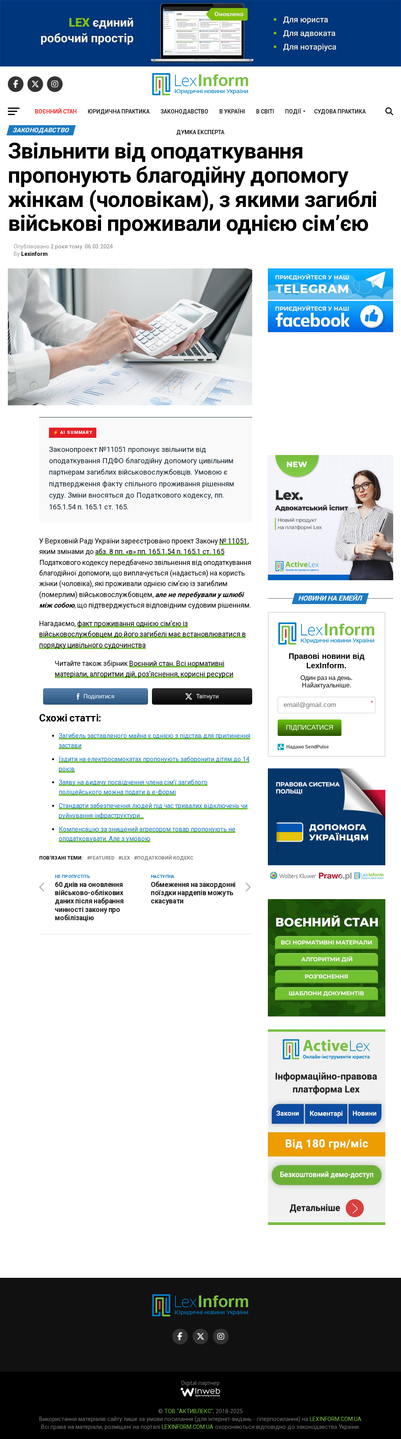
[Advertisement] (330, 394)
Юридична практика (119, 111)
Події (293, 111)
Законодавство (184, 111)
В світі (265, 111)
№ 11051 (233, 541)
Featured (102, 858)
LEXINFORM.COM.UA (335, 1419)
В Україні (232, 111)
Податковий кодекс (165, 858)
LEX (125, 858)
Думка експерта (200, 132)
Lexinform (34, 254)
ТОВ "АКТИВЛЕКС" (188, 1411)
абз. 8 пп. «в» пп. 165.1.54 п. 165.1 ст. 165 (159, 552)
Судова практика (340, 111)
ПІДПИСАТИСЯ (309, 727)
